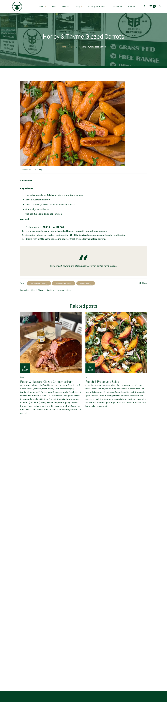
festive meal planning (39, 283)
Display (41, 290)
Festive (50, 290)
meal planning (85, 283)
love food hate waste (63, 283)
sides (69, 290)
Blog (40, 169)
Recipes (60, 290)
